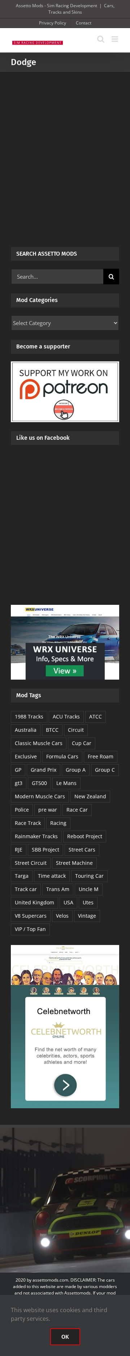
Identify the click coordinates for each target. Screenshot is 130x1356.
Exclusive (26, 756)
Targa (22, 875)
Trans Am (57, 889)
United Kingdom (34, 902)
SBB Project (45, 849)
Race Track (28, 822)
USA (68, 902)
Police (22, 809)
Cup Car (81, 743)
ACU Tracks (66, 716)
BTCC (52, 729)
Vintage (87, 915)
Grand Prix (43, 769)
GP (18, 769)
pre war (47, 809)
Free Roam (100, 756)
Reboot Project (84, 836)
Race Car (77, 809)
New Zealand (90, 796)
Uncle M (89, 889)
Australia (25, 729)
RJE (18, 849)
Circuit (76, 729)
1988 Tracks (29, 716)
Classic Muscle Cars (38, 743)
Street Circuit (31, 862)
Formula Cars (62, 756)
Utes (88, 902)
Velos (62, 915)
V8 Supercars (31, 915)
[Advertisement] (65, 140)
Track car (26, 889)
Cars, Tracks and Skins (81, 9)
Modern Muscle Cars (40, 796)
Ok (65, 1336)
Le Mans (66, 783)
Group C (105, 769)
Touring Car (89, 875)
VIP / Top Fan (30, 929)
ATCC (95, 716)
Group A (76, 769)
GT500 (39, 783)
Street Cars (82, 849)
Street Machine (74, 862)
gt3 (18, 783)
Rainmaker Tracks (36, 836)
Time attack (52, 875)
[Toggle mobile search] (100, 39)
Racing (58, 822)
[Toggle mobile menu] (115, 39)
